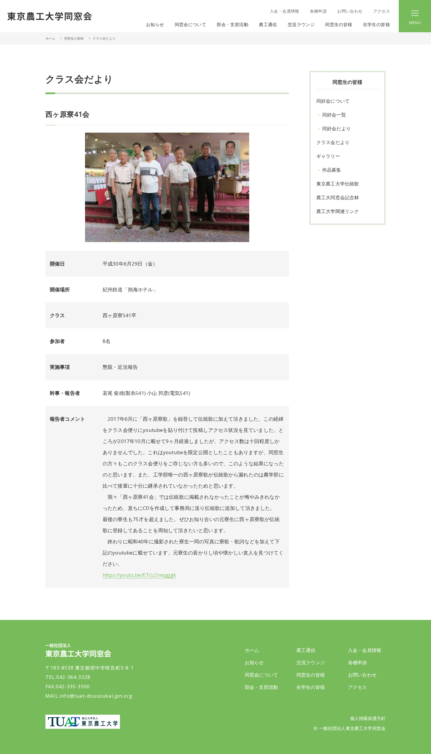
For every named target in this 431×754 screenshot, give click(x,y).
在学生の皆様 (310, 687)
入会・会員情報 (284, 11)
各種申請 (318, 11)
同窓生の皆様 (310, 675)
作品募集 (331, 170)
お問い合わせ (349, 11)
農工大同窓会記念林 (337, 197)
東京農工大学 (82, 722)
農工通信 (305, 650)
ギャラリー (328, 156)
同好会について (332, 101)
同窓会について (261, 675)
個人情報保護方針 (368, 718)
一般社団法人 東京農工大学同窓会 (49, 16)
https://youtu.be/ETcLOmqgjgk (139, 575)
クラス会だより (332, 142)
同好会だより (336, 128)
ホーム (50, 38)
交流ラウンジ (310, 662)
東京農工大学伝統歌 (337, 183)
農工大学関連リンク (337, 211)
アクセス (381, 11)
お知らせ (155, 24)
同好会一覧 (334, 114)
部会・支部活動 (261, 687)
